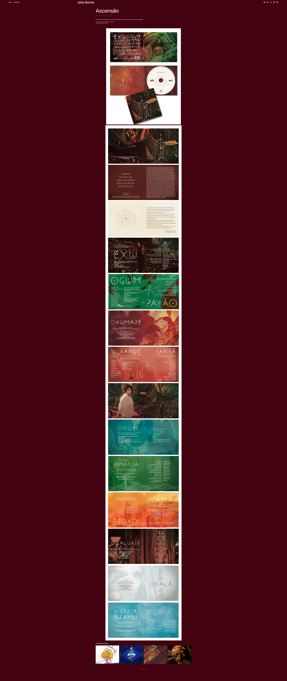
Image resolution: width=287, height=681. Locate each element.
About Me (16, 2)
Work (10, 2)
